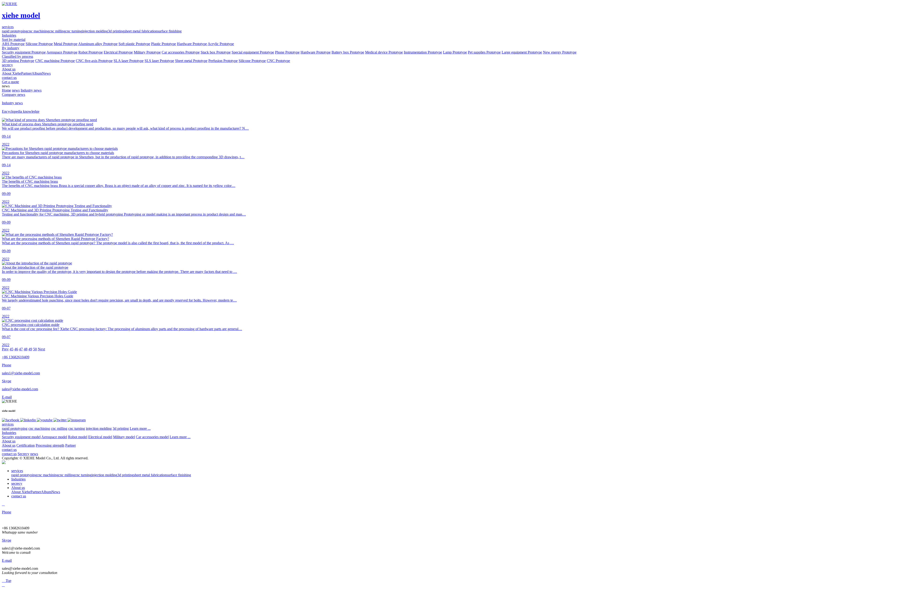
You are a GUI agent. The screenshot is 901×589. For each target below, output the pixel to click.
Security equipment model (21, 437)
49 (30, 349)
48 (25, 349)
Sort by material (13, 40)
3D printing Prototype (18, 61)
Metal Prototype (65, 44)
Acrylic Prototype (221, 44)
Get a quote (10, 82)
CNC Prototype (278, 61)
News (46, 73)
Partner (26, 73)
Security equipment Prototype (24, 52)
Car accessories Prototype (181, 52)
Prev (5, 349)
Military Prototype (147, 52)
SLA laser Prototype (129, 61)
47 (21, 349)
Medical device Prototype (384, 52)
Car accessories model (152, 437)
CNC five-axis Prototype (94, 61)
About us (8, 441)
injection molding (95, 31)
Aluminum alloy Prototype (98, 44)
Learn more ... (140, 428)
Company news (13, 95)
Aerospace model (54, 437)
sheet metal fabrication (140, 31)
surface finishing (169, 31)
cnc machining (38, 31)
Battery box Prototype (348, 52)
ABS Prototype (13, 44)
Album (37, 73)
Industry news (31, 90)
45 (11, 349)
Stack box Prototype (216, 52)
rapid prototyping (14, 31)
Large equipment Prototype (522, 52)
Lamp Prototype (455, 52)
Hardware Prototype (192, 44)
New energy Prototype (559, 52)
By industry (10, 48)
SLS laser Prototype (159, 61)
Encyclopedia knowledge (20, 111)
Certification (25, 445)
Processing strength (50, 445)
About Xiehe (11, 73)
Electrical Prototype (118, 52)
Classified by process (17, 56)
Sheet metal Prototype (191, 61)
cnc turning (73, 31)
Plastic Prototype (163, 44)
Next (41, 349)
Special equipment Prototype (253, 52)
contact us (9, 450)
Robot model (77, 437)
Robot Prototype (90, 52)
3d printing (116, 31)
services (8, 424)
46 (16, 349)
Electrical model (100, 437)
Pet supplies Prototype (484, 52)
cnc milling (57, 31)
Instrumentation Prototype (423, 52)
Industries (9, 433)
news (16, 90)
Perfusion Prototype (223, 61)
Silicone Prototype (39, 44)
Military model (124, 437)
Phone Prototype (287, 52)
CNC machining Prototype (55, 61)
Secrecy (23, 454)
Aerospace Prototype (61, 52)
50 (35, 349)
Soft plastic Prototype (134, 44)
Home (6, 90)
